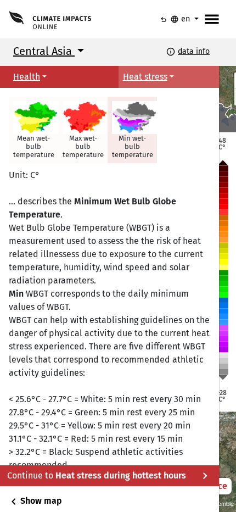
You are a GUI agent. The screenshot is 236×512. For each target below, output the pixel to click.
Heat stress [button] (145, 76)
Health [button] (26, 76)
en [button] (181, 19)
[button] (33, 130)
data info (194, 51)
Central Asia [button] (44, 51)
